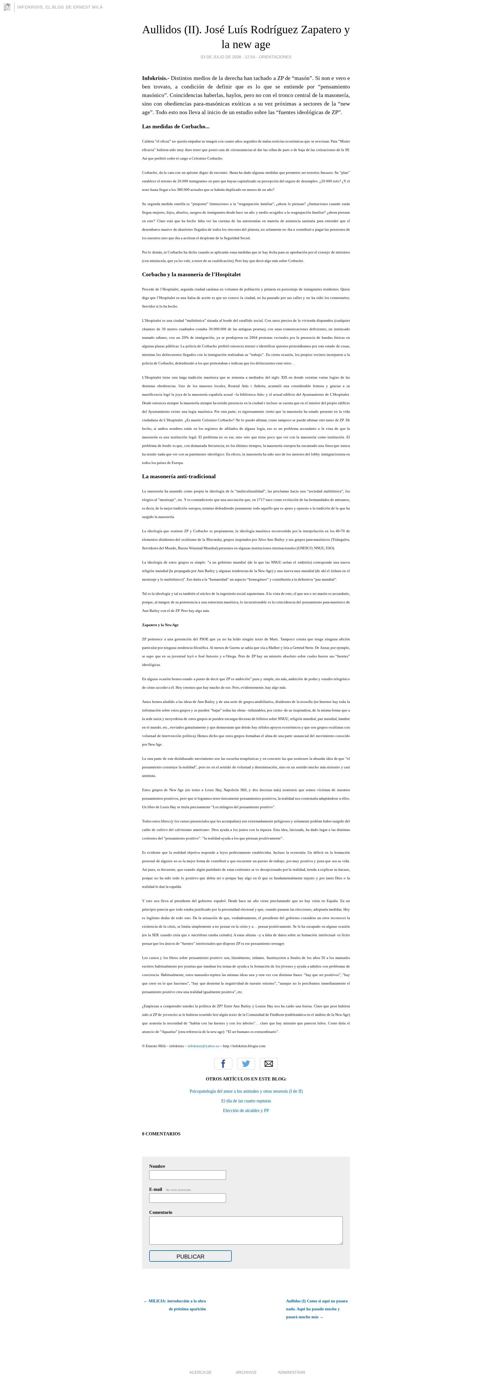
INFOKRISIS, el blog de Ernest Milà (60, 7)
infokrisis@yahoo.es (203, 1046)
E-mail (170, 1189)
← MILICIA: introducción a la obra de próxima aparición (175, 1305)
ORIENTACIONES (275, 57)
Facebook (223, 1063)
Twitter (246, 1063)
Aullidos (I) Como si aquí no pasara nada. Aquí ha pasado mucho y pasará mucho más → (317, 1309)
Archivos (246, 1372)
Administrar (291, 1372)
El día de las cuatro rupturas (246, 1100)
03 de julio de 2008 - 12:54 (228, 57)
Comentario (160, 1212)
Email (269, 1063)
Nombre (157, 1166)
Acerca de (200, 1372)
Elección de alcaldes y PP (246, 1110)
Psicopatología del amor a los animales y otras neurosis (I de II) (246, 1091)
